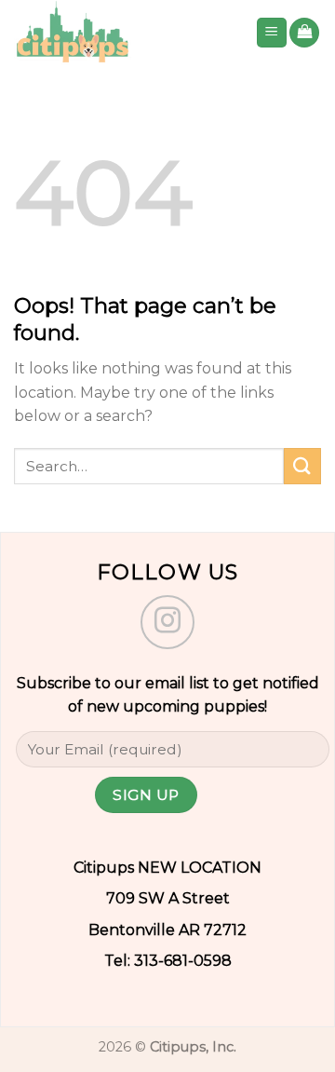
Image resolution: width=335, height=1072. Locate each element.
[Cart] (304, 33)
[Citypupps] (120, 32)
